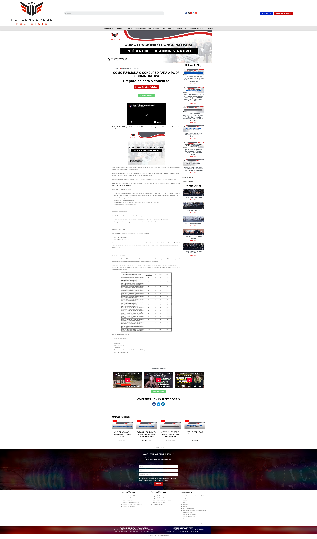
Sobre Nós (210, 28)
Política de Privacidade (169, 478)
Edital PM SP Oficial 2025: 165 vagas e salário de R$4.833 (193, 134)
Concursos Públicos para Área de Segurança (194, 510)
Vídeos (184, 518)
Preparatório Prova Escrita (159, 496)
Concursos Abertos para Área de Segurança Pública (196, 523)
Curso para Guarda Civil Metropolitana (193, 252)
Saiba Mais (193, 84)
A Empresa (185, 498)
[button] (266, 13)
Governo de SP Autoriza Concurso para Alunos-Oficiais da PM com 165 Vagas (193, 151)
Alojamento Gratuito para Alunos (134, 528)
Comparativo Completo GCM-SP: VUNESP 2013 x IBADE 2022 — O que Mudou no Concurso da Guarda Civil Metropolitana (193, 98)
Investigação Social (158, 504)
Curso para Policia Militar (129, 506)
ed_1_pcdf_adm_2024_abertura (121, 185)
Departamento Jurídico (159, 502)
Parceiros (179, 28)
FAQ (185, 28)
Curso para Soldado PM (193, 197)
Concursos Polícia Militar (189, 516)
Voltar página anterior (158, 447)
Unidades (185, 500)
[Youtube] (191, 13)
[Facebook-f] (186, 13)
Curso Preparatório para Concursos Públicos (194, 496)
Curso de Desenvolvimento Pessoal (162, 500)
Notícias (185, 506)
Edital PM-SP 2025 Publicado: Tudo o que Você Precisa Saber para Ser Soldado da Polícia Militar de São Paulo (193, 117)
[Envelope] (196, 13)
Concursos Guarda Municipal (190, 514)
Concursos (156, 28)
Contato (170, 28)
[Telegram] (193, 13)
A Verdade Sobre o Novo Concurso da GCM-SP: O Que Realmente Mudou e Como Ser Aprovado (193, 79)
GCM (149, 28)
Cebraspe (148, 173)
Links (184, 521)
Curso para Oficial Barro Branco (193, 237)
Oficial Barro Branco (140, 28)
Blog (164, 28)
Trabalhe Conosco (187, 512)
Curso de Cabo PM (193, 210)
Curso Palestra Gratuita (183, 528)
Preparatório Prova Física (159, 498)
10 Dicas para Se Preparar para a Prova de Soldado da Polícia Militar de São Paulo (193, 168)
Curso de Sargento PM (193, 223)
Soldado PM (129, 28)
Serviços (119, 28)
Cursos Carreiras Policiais (197, 28)
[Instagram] (189, 13)
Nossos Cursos (108, 28)
